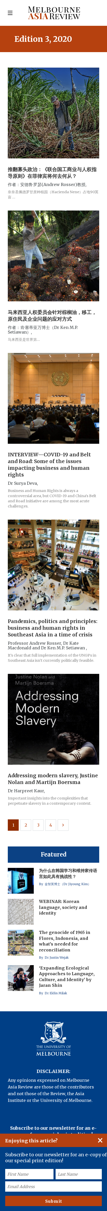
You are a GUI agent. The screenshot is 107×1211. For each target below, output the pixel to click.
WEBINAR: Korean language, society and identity (63, 907)
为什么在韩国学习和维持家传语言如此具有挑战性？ (68, 873)
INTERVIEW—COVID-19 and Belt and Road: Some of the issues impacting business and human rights (49, 464)
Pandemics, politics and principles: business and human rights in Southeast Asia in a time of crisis (52, 628)
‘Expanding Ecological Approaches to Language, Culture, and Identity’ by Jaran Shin (67, 976)
